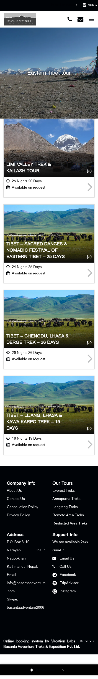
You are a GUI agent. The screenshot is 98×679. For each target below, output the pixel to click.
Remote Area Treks (68, 515)
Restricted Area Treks (70, 523)
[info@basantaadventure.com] (80, 19)
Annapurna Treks (66, 499)
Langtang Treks (65, 507)
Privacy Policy (18, 515)
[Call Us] (69, 19)
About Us (14, 491)
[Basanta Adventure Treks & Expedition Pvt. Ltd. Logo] (20, 19)
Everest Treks (63, 491)
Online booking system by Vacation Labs (40, 641)
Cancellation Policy (22, 507)
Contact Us (16, 499)
